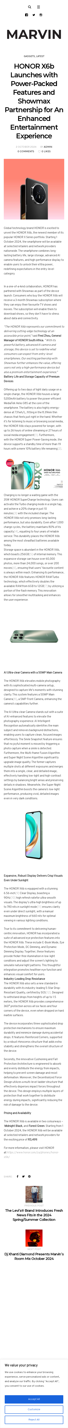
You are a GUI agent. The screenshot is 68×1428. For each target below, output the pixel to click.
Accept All (34, 1399)
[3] (15, 513)
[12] (48, 993)
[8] (15, 699)
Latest (40, 56)
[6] (14, 568)
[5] (31, 554)
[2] (59, 449)
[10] (13, 898)
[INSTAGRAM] (41, 15)
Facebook (17, 1176)
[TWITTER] (34, 15)
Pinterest (29, 1176)
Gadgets (29, 56)
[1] (36, 435)
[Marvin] (34, 34)
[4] (16, 532)
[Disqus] (34, 1308)
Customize (34, 1409)
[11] (39, 907)
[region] (34, 1393)
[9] (17, 893)
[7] (46, 586)
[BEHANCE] (26, 15)
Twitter (23, 1176)
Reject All (34, 1419)
